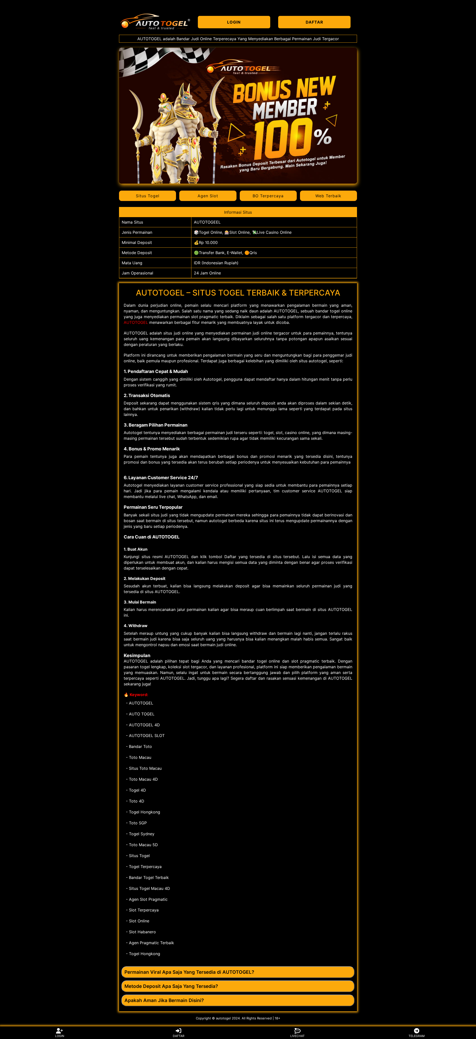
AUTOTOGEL (136, 322)
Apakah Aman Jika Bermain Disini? (164, 1000)
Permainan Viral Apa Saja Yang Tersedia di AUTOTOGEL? (189, 972)
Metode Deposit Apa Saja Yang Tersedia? (171, 986)
